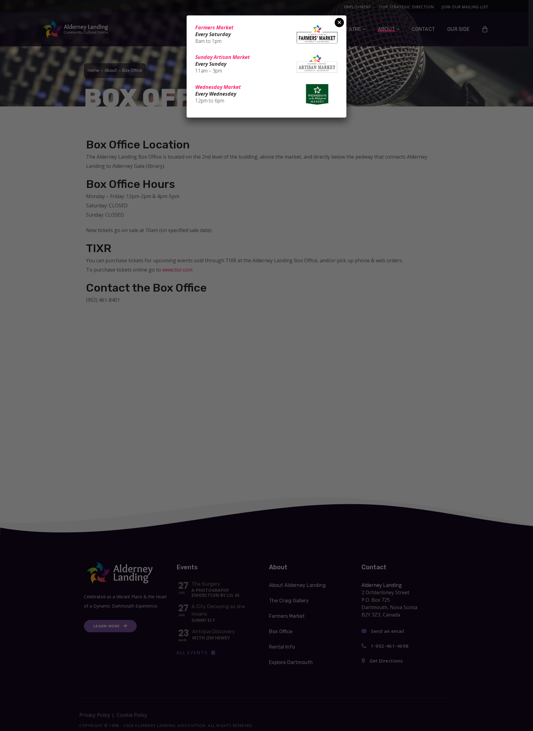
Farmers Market (214, 27)
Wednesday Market (218, 87)
